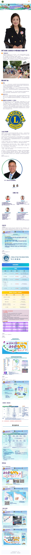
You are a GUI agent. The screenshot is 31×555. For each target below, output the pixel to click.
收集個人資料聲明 (13, 552)
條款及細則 (18, 552)
